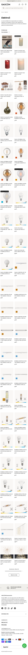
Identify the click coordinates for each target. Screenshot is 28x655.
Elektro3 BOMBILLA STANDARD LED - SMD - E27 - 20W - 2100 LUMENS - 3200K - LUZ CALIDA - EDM (7, 228)
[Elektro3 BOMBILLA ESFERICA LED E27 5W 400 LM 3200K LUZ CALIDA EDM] (7, 130)
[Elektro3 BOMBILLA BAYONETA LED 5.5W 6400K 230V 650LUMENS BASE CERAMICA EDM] (7, 418)
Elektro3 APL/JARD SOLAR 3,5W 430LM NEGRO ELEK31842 (6, 51)
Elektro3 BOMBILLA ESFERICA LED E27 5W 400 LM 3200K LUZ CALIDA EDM (6, 140)
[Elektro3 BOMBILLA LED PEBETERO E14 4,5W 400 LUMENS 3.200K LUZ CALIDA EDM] (7, 396)
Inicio (2, 12)
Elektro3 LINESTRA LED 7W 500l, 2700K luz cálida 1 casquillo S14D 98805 (20, 273)
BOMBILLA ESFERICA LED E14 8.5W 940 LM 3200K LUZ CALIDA (7, 450)
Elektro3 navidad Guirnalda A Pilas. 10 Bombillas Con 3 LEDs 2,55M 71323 (19, 95)
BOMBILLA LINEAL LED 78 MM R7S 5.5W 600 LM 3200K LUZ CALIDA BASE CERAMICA (7, 517)
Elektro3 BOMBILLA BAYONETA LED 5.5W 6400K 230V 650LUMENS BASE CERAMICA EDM (7, 428)
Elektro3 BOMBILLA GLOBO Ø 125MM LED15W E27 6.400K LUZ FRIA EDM (6, 273)
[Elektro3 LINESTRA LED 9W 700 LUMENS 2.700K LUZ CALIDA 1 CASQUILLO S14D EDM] (7, 285)
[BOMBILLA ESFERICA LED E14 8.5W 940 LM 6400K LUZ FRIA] (21, 441)
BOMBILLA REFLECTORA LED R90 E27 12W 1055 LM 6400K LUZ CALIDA (21, 494)
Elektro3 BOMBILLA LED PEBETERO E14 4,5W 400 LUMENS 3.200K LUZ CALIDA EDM (7, 406)
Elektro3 (6, 12)
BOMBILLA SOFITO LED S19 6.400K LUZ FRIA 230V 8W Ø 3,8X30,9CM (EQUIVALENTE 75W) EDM (20, 339)
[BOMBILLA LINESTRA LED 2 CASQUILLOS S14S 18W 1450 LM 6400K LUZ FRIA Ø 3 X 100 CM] (7, 529)
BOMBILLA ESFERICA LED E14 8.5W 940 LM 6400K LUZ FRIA (21, 450)
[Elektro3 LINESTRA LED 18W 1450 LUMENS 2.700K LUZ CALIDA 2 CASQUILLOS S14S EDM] (21, 308)
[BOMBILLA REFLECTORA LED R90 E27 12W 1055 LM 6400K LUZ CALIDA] (21, 485)
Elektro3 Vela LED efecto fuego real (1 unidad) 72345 (6, 95)
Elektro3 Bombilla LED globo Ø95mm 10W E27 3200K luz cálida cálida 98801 (20, 251)
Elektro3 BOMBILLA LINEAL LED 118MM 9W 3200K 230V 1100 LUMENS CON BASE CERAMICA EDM (20, 428)
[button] (22, 4)
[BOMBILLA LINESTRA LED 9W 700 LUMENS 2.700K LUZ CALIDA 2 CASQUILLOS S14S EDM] (7, 308)
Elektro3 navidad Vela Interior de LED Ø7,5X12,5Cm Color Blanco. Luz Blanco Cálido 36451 (20, 73)
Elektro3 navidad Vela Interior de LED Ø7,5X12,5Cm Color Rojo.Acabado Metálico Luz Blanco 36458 (6, 73)
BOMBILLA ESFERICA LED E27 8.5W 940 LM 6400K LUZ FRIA (7, 494)
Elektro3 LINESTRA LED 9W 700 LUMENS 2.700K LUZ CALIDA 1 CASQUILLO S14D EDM (6, 295)
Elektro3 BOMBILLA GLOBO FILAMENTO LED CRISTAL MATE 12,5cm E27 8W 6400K (6, 206)
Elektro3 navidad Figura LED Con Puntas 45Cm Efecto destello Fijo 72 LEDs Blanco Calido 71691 (7, 561)
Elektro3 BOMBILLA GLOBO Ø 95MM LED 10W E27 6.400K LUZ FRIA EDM (6, 251)
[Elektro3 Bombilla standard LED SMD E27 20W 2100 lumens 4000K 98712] (21, 219)
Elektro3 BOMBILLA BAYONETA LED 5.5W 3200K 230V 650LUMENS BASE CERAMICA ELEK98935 (21, 406)
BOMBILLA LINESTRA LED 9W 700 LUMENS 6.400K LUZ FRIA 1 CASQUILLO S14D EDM (21, 361)
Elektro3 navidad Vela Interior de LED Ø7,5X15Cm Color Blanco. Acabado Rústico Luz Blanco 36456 (20, 51)
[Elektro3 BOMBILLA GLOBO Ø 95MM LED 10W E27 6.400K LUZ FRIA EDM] (7, 241)
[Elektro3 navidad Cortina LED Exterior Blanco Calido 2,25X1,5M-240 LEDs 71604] (21, 529)
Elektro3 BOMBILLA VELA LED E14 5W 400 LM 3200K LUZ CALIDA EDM (20, 140)
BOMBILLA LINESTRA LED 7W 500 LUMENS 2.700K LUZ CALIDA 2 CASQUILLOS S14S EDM (21, 295)
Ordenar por (4, 30)
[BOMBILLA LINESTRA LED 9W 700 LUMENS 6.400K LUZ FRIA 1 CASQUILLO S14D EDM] (21, 352)
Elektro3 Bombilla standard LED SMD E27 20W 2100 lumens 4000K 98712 (20, 228)
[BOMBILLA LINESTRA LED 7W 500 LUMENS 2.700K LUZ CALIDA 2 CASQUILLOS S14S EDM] (21, 285)
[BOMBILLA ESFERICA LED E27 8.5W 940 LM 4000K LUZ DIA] (21, 463)
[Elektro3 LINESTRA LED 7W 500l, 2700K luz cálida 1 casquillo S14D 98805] (21, 263)
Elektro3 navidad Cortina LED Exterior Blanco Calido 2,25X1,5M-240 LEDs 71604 (20, 539)
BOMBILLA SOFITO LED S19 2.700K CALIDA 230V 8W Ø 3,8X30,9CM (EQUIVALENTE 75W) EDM (6, 339)
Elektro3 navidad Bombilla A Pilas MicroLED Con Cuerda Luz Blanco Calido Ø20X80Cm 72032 (7, 117)
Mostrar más (14, 575)
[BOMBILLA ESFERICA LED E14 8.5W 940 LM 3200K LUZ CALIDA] (7, 441)
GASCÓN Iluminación (8, 651)
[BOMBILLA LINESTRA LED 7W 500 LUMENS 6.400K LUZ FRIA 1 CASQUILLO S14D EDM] (7, 352)
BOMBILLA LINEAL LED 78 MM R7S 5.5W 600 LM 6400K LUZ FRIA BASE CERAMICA (21, 517)
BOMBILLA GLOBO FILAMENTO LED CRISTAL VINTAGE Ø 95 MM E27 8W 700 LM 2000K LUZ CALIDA (20, 117)
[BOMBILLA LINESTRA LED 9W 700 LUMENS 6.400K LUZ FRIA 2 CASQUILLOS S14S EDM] (21, 374)
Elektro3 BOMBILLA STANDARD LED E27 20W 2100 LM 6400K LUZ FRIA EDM (20, 206)
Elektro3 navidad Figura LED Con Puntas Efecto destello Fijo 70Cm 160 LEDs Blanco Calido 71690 (20, 561)
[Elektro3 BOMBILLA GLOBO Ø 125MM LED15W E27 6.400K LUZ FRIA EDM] (7, 263)
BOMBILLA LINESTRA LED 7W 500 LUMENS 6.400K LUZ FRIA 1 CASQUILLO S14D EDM (7, 361)
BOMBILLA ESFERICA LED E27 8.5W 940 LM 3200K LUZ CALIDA (7, 472)
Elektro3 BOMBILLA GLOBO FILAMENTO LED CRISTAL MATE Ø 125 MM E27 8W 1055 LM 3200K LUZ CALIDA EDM (20, 184)
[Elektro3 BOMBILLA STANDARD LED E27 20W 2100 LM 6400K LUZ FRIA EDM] (21, 197)
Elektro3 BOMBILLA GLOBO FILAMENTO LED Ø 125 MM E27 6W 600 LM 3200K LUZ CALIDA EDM (6, 162)
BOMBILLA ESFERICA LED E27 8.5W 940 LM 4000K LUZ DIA (21, 472)
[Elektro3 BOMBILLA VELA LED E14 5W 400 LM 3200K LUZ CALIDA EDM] (21, 130)
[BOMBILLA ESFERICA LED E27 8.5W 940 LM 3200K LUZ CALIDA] (7, 463)
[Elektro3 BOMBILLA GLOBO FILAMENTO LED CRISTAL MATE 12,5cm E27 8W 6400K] (7, 197)
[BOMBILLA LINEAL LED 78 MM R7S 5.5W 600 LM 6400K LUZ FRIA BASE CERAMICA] (21, 507)
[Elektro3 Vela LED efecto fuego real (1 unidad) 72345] (7, 86)
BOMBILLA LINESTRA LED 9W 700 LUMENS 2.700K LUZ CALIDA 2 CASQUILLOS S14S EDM (7, 317)
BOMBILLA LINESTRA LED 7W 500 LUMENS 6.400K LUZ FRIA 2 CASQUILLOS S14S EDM (6, 384)
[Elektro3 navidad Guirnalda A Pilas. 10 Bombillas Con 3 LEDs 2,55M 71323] (21, 86)
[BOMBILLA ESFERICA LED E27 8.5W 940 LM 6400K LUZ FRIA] (7, 485)
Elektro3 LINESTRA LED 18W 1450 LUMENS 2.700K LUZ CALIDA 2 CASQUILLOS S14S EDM (21, 317)
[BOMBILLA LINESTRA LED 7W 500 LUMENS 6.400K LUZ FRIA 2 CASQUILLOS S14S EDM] (7, 374)
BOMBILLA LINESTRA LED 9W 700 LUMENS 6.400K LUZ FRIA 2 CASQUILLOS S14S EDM (20, 384)
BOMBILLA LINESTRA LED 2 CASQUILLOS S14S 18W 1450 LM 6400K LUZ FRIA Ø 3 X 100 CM (7, 539)
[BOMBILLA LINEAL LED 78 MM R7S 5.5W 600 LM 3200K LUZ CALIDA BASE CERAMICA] (7, 507)
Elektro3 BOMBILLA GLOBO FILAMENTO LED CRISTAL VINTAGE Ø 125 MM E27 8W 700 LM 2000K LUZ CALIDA (6, 184)
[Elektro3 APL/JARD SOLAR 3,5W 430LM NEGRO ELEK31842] (7, 41)
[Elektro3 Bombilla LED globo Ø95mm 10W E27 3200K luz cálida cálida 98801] (21, 241)
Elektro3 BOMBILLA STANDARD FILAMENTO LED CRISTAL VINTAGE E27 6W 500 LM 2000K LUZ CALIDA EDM (20, 162)
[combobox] (14, 8)
